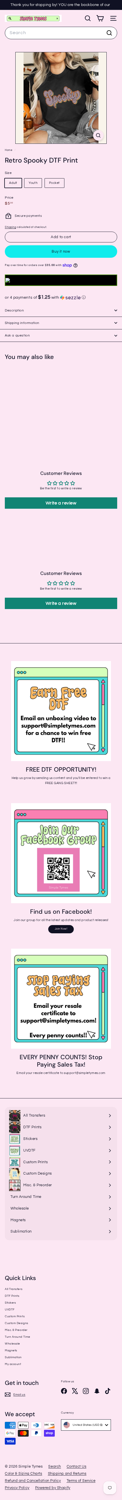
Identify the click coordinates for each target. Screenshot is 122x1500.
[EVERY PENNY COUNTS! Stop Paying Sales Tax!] (61, 999)
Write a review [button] (61, 503)
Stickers (10, 1302)
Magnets (11, 1350)
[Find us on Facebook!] (61, 853)
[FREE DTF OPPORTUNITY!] (61, 711)
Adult (13, 182)
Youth (33, 182)
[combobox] (61, 33)
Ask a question (17, 335)
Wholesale (12, 1343)
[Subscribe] (99, 1460)
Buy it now (61, 252)
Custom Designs (16, 1323)
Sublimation (13, 1357)
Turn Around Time (17, 1336)
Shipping (10, 227)
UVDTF (10, 1309)
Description (14, 310)
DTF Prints (12, 1296)
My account (13, 1364)
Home (9, 150)
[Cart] (100, 18)
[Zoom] (98, 135)
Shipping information (22, 323)
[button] (61, 297)
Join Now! (61, 929)
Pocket (54, 182)
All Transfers (13, 1289)
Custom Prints (15, 1316)
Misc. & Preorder (16, 1330)
